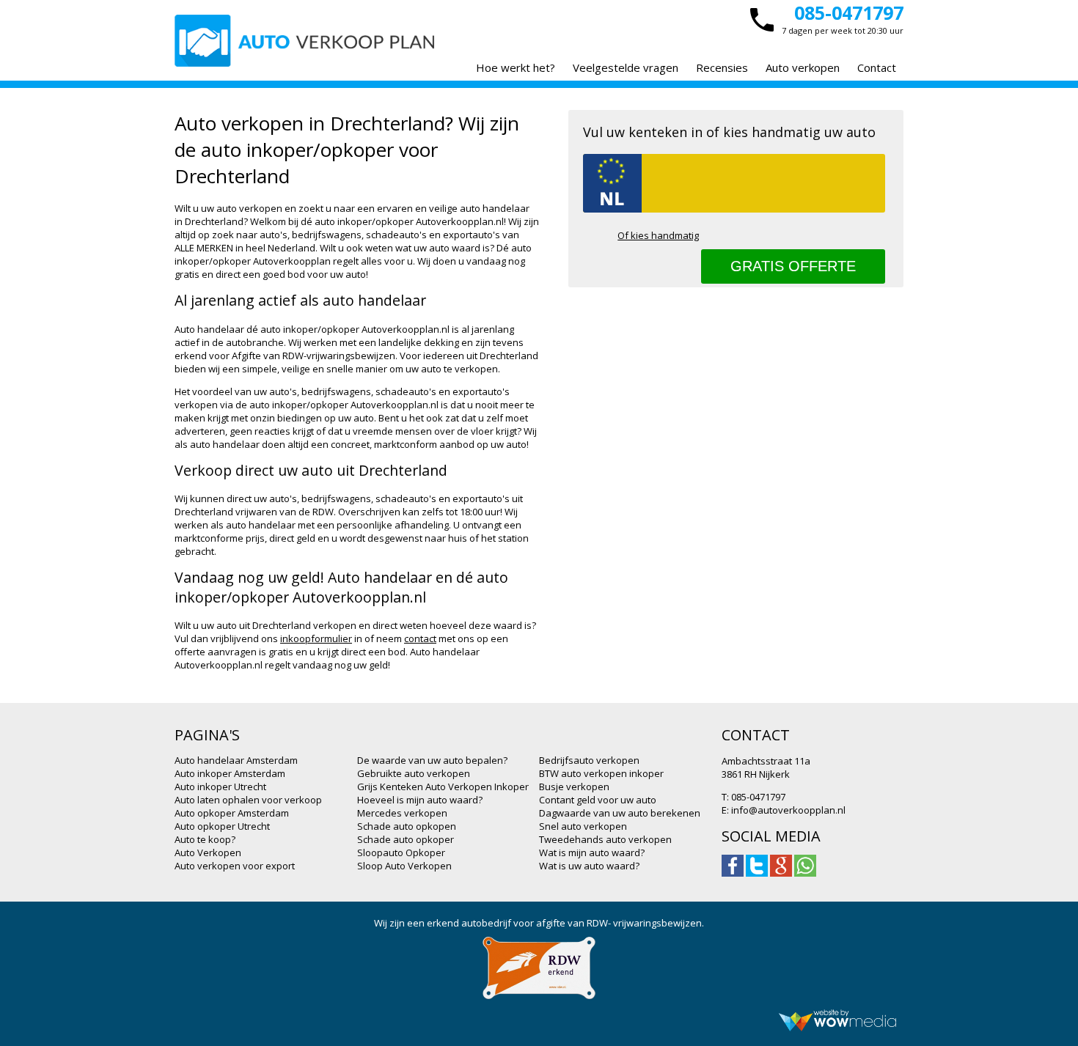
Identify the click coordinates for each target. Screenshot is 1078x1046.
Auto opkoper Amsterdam (232, 813)
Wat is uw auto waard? (589, 865)
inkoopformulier (316, 638)
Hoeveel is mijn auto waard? (420, 799)
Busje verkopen (574, 786)
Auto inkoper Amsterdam (230, 773)
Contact (876, 67)
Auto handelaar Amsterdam (236, 760)
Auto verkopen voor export (235, 865)
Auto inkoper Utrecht (220, 786)
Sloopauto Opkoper (401, 852)
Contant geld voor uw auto (597, 799)
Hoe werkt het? (515, 67)
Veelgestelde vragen (625, 67)
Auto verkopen (803, 67)
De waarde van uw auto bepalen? (432, 760)
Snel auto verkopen (583, 826)
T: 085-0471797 (753, 796)
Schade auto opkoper (405, 839)
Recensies (722, 67)
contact (420, 638)
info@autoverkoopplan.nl (788, 810)
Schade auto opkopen (406, 826)
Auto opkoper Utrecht (222, 826)
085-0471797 (848, 12)
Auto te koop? (205, 839)
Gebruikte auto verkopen (413, 773)
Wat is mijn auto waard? (592, 852)
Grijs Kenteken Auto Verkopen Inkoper (443, 786)
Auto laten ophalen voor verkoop (248, 799)
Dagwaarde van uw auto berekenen (619, 813)
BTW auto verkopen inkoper (601, 773)
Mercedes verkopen (402, 813)
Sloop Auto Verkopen (404, 865)
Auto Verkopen (208, 852)
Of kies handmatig (658, 235)
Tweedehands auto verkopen (605, 839)
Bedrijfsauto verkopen (589, 760)
